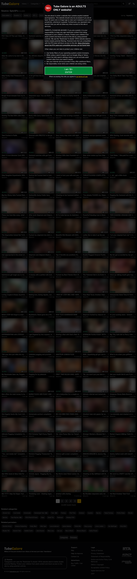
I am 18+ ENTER (68, 71)
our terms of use (81, 76)
